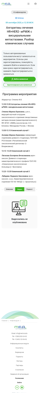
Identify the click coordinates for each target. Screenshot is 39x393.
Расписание (19, 378)
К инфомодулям (20, 12)
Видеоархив (19, 352)
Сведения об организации (19, 374)
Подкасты (19, 357)
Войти (19, 382)
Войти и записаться (21, 79)
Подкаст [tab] (29, 189)
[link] (4, 321)
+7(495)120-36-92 (21, 339)
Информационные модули (19, 343)
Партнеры (19, 365)
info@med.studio (21, 333)
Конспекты (19, 348)
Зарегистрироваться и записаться (19, 85)
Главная (4, 320)
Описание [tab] (9, 189)
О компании (19, 370)
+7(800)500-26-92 (21, 336)
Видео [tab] (19, 189)
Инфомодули (14, 320)
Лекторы (19, 361)
